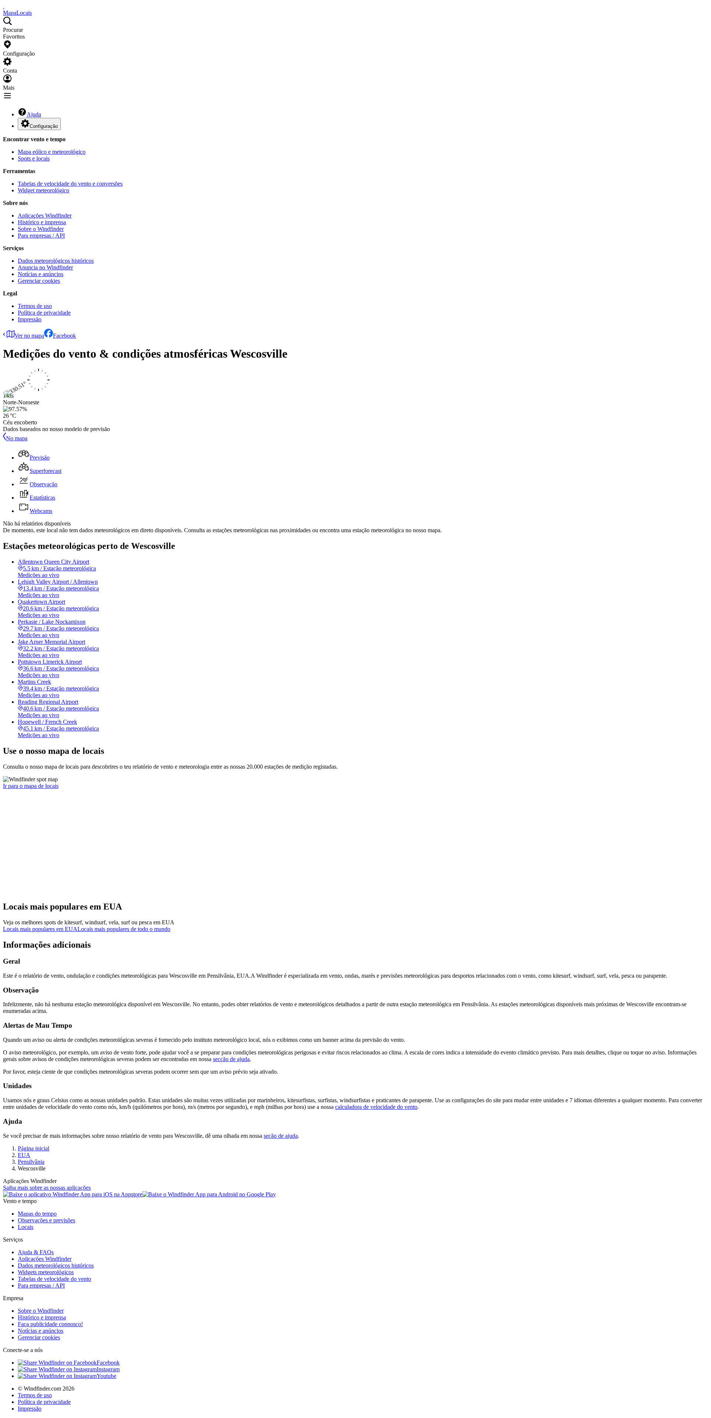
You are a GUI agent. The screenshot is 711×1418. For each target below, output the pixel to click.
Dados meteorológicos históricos (56, 261)
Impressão (29, 319)
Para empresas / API (41, 235)
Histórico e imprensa (42, 222)
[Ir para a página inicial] (3, 6)
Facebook (64, 335)
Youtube (106, 1376)
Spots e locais (34, 158)
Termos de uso (35, 306)
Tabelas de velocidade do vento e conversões (70, 183)
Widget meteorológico (43, 190)
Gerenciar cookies (39, 281)
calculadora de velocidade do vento (376, 1107)
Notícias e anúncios (40, 274)
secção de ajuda (231, 1059)
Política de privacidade (44, 312)
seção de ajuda (281, 1136)
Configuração (44, 126)
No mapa (16, 438)
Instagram (108, 1369)
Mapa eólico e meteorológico (52, 152)
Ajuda (34, 114)
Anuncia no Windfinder (45, 267)
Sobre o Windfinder (41, 229)
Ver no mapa (29, 335)
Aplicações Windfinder (44, 215)
